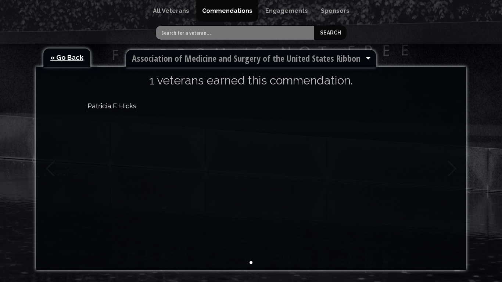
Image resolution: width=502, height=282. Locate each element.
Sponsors (335, 10)
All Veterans (171, 10)
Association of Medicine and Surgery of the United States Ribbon (246, 58)
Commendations (227, 10)
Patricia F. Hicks (111, 106)
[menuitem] (171, 11)
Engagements (286, 10)
